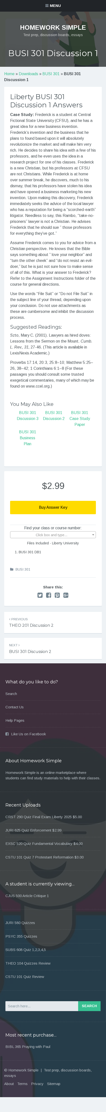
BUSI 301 (51, 74)
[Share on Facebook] (49, 595)
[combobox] (53, 534)
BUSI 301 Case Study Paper (80, 419)
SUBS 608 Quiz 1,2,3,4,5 (25, 950)
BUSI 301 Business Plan (27, 438)
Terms (22, 1084)
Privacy (37, 1084)
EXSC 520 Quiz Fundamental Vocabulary (38, 843)
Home (9, 74)
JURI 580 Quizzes (20, 923)
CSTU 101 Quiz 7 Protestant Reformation (39, 857)
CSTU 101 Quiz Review (24, 976)
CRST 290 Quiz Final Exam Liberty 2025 (38, 817)
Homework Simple (53, 27)
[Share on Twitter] (40, 595)
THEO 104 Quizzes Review (28, 963)
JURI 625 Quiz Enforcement (28, 830)
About (9, 1084)
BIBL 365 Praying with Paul (27, 1046)
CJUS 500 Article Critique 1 (27, 896)
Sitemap (53, 1084)
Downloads (28, 74)
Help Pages (14, 720)
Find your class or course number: (53, 528)
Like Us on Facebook (28, 734)
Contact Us (14, 707)
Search (11, 694)
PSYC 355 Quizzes (21, 936)
